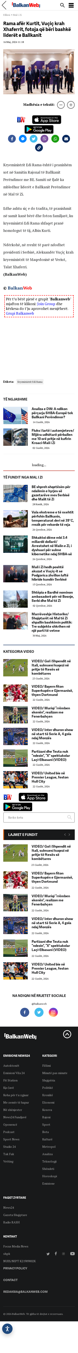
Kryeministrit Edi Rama (30, 381)
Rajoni (46, 1117)
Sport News (11, 1139)
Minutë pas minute (54, 1073)
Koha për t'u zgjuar (16, 1095)
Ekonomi (48, 1102)
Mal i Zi (17, 14)
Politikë (47, 1088)
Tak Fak (8, 1154)
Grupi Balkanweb (20, 313)
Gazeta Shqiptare (15, 1215)
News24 (8, 1207)
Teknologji (49, 1161)
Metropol (49, 1147)
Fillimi (6, 14)
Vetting (8, 1161)
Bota (45, 1132)
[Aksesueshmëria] (7, 1329)
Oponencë (10, 1124)
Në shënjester (12, 1110)
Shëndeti (48, 1169)
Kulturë (47, 1139)
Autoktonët (11, 1065)
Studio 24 (9, 1147)
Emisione (48, 1183)
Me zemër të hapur (16, 1102)
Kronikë (47, 1095)
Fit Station (10, 1080)
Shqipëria (48, 1080)
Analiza (47, 1154)
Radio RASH (11, 1222)
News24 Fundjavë (14, 1117)
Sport (46, 1124)
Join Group (46, 303)
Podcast (9, 1132)
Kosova (47, 1110)
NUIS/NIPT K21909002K (19, 1261)
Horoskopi (49, 1176)
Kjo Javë (8, 1088)
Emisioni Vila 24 (13, 1073)
